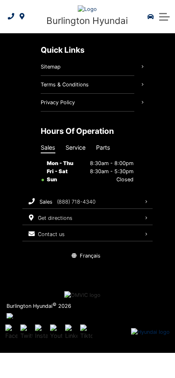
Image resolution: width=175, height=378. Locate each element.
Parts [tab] (103, 147)
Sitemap (51, 67)
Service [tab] (75, 147)
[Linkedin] (71, 332)
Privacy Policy (58, 102)
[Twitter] (26, 332)
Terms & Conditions (65, 85)
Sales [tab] (48, 147)
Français (90, 256)
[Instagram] (41, 332)
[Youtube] (56, 332)
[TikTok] (86, 332)
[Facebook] (11, 332)
